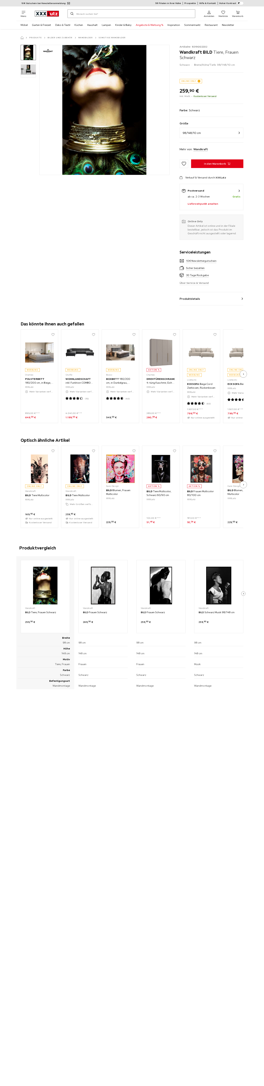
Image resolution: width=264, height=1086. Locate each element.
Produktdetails (190, 298)
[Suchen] (72, 13)
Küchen (79, 25)
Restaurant (211, 25)
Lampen (106, 25)
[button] (28, 52)
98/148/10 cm (192, 133)
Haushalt (92, 25)
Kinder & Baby (123, 25)
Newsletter (228, 25)
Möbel (24, 25)
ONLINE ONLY (188, 81)
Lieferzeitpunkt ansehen (203, 203)
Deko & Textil (62, 25)
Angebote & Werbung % (149, 25)
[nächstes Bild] (243, 374)
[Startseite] (22, 37)
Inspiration (174, 25)
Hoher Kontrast (227, 3)
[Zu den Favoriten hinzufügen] (184, 163)
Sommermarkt (192, 25)
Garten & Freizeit (41, 25)
